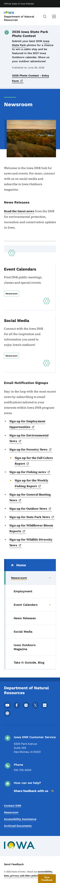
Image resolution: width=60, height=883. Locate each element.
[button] (47, 878)
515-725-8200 (22, 770)
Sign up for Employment (27, 424)
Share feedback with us (31, 791)
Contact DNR (12, 805)
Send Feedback (14, 864)
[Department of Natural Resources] (12, 12)
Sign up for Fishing (27, 472)
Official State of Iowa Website (19, 4)
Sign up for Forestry (28, 449)
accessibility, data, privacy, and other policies (28, 873)
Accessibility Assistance (20, 819)
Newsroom (11, 812)
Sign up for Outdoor (28, 508)
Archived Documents (18, 825)
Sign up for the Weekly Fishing (31, 483)
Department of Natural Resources (19, 18)
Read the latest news (19, 211)
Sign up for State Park (29, 517)
